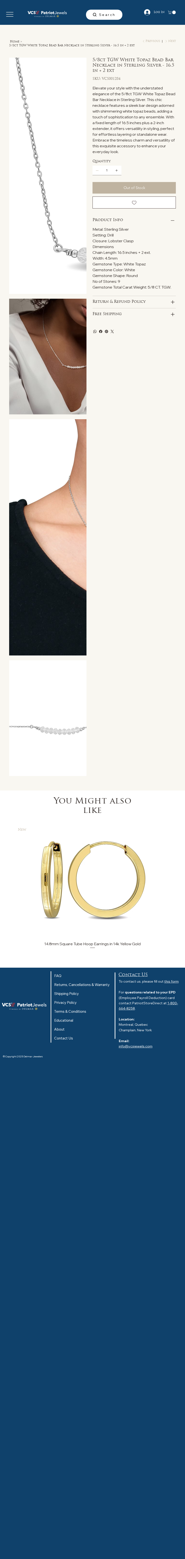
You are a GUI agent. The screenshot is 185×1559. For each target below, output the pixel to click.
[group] (92, 886)
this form (171, 981)
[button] (172, 12)
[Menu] (10, 14)
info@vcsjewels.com (135, 1046)
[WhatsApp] (94, 331)
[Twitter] (112, 331)
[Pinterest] (106, 331)
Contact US (133, 975)
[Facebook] (100, 331)
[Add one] (116, 170)
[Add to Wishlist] (134, 202)
